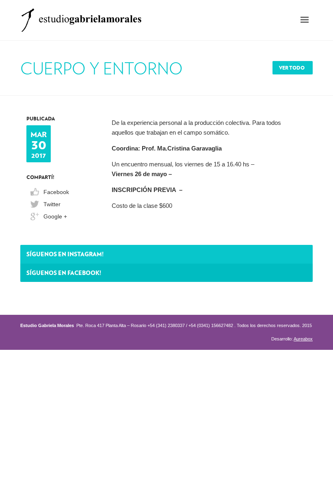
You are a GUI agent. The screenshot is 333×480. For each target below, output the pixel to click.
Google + (55, 216)
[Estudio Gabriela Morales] (81, 17)
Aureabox (303, 338)
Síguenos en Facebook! (63, 272)
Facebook (56, 192)
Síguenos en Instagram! (65, 253)
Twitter (52, 204)
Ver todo (292, 68)
